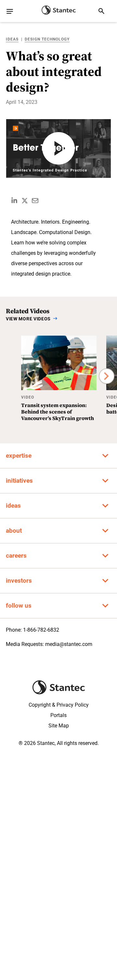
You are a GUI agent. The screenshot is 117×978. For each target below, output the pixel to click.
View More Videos (28, 318)
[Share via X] (24, 200)
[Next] (106, 376)
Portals (58, 715)
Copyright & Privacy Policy (59, 705)
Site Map (58, 726)
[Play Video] (58, 148)
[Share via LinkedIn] (14, 200)
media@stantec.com (68, 644)
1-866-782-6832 (41, 630)
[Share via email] (35, 200)
